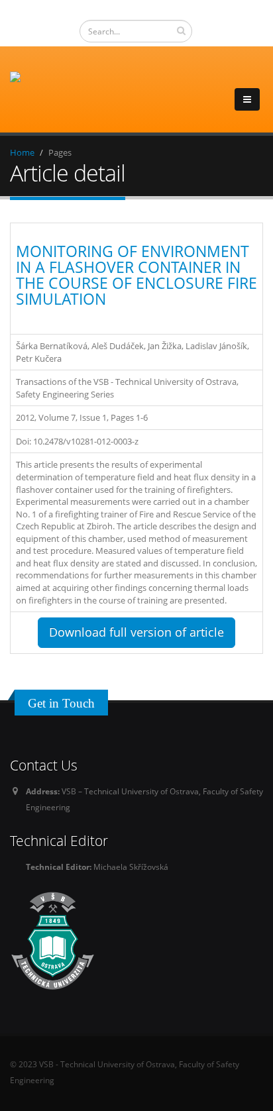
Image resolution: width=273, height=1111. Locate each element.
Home (22, 152)
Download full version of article (136, 632)
